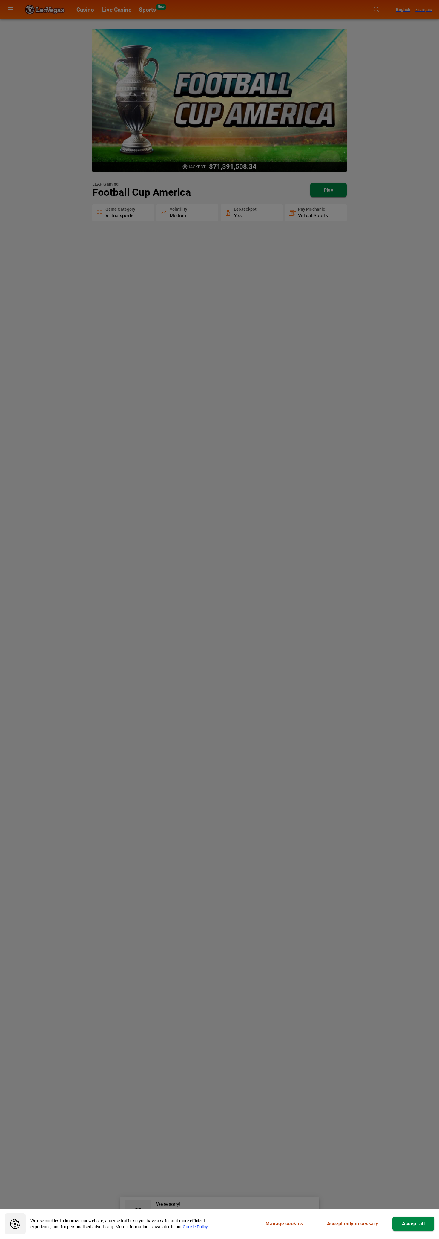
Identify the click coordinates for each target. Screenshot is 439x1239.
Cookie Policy (195, 1226)
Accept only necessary (352, 1223)
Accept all (413, 1223)
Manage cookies (284, 1223)
